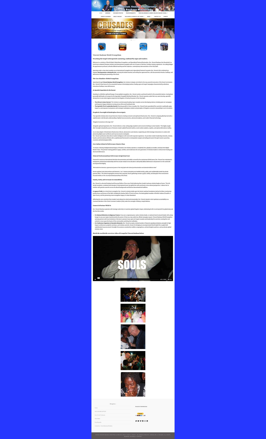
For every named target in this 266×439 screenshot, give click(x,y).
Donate (166, 16)
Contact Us (157, 16)
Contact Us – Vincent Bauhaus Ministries (103, 426)
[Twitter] (136, 421)
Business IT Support (136, 436)
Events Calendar (106, 16)
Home (100, 13)
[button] (93, 29)
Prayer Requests (131, 13)
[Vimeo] (140, 421)
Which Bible (97, 418)
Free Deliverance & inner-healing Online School (153, 13)
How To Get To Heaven (100, 415)
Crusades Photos (118, 13)
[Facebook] (143, 421)
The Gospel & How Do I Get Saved (134, 16)
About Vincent (117, 16)
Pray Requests (98, 422)
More (148, 16)
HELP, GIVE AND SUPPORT (100, 411)
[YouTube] (138, 421)
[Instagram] (145, 421)
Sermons (107, 13)
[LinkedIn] (147, 421)
